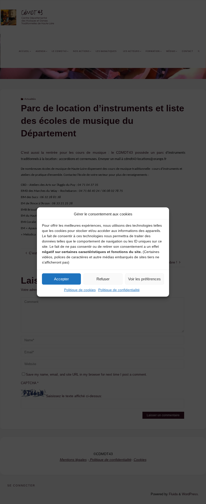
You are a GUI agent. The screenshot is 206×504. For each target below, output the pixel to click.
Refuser (103, 279)
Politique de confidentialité (119, 290)
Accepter (61, 279)
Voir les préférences (144, 279)
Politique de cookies (80, 290)
